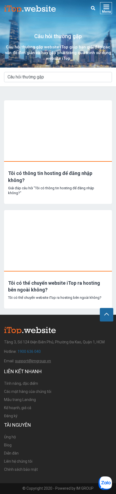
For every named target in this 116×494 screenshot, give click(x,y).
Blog (8, 445)
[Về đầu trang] (106, 314)
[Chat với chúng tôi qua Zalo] (105, 483)
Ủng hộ (10, 437)
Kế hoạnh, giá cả (17, 408)
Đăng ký (11, 416)
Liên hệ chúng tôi (18, 461)
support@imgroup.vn (33, 361)
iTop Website (30, 8)
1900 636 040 (29, 351)
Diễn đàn (11, 453)
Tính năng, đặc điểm (21, 383)
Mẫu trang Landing (20, 399)
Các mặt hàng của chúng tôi (27, 391)
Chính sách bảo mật (21, 469)
